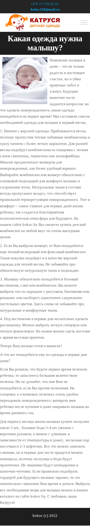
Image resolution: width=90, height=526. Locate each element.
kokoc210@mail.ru (45, 9)
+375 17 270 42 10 (44, 4)
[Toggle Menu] (84, 22)
